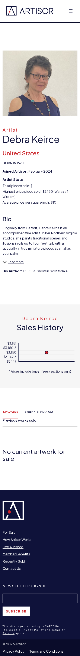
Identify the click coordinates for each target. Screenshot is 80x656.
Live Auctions (13, 547)
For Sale (9, 532)
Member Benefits (16, 554)
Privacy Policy (13, 651)
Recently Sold (14, 561)
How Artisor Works (17, 539)
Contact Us (12, 568)
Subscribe (16, 611)
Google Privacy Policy (26, 629)
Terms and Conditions (46, 651)
